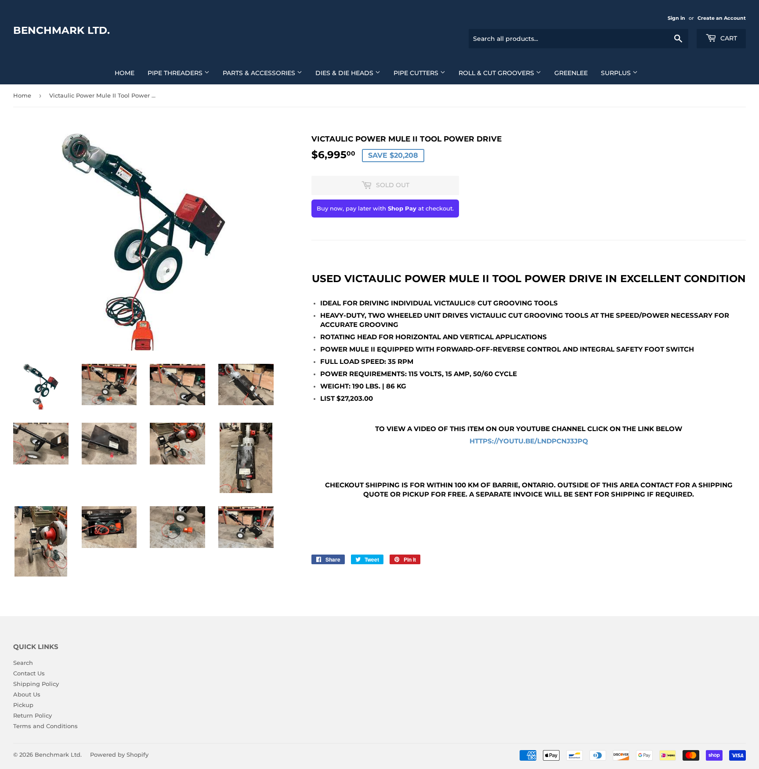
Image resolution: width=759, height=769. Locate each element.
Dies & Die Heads (345, 73)
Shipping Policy (36, 683)
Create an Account (722, 18)
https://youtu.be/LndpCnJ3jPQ (529, 441)
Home (124, 73)
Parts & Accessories (260, 73)
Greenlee (571, 73)
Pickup (23, 704)
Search (23, 662)
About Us (26, 694)
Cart (728, 38)
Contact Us (29, 673)
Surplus (616, 73)
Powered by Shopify (119, 754)
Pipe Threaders (176, 73)
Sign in (676, 18)
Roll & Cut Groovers (497, 73)
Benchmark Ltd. (61, 30)
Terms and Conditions (45, 725)
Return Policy (32, 715)
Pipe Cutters (417, 73)
